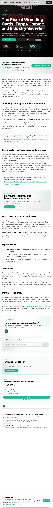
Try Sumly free (9, 206)
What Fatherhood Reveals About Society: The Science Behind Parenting (21, 425)
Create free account (11, 370)
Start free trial (26, 397)
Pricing (25, 2)
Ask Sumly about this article (26, 39)
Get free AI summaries (8, 39)
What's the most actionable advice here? (32, 337)
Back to (5, 10)
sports (5, 14)
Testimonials (19, 2)
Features (12, 2)
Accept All (46, 500)
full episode (14, 299)
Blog (30, 2)
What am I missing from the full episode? (14, 339)
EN (35, 2)
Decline (39, 500)
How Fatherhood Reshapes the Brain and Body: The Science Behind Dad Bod (23, 414)
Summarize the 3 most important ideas (13, 337)
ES (38, 2)
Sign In (49, 2)
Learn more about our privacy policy (11, 504)
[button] (43, 2)
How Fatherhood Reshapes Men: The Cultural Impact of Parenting (20, 420)
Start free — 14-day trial (41, 65)
